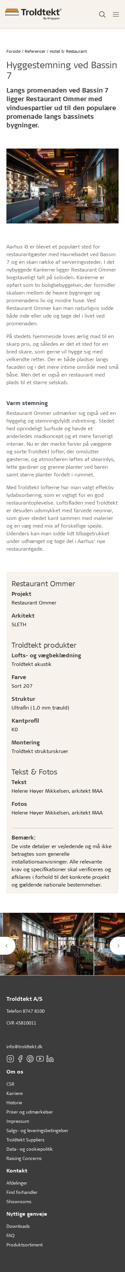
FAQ (10, 1235)
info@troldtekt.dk (24, 1046)
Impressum (17, 1121)
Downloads (18, 1226)
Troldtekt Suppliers (25, 1140)
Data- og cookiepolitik (29, 1149)
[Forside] (33, 14)
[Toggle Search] (102, 14)
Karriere (14, 1093)
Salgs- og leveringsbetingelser (37, 1130)
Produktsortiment (24, 1245)
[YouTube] (40, 1059)
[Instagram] (10, 1059)
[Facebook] (20, 1059)
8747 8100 (34, 1011)
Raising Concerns (24, 1158)
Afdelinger (16, 1183)
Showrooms (18, 1201)
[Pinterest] (30, 1059)
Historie (14, 1102)
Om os (14, 1071)
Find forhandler (22, 1192)
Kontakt (16, 1170)
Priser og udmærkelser (29, 1112)
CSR (10, 1084)
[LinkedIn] (50, 1059)
